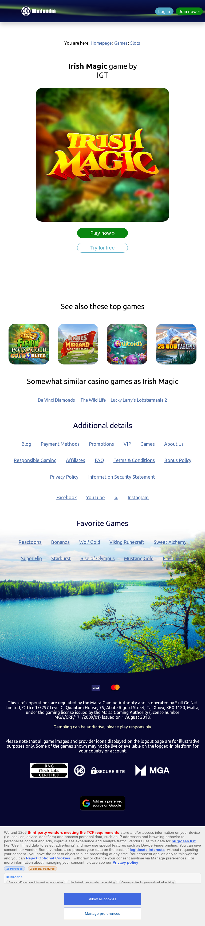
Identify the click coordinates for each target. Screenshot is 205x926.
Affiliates (75, 460)
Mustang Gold (138, 558)
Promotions (101, 444)
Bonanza (60, 542)
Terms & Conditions (134, 460)
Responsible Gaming (35, 460)
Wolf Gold (89, 542)
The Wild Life (93, 400)
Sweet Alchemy (170, 542)
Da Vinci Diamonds (56, 400)
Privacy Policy (64, 476)
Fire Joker (173, 558)
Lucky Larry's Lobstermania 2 (139, 400)
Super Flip (31, 558)
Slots (135, 43)
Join (187, 11)
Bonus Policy (177, 460)
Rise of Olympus (97, 558)
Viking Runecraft (126, 542)
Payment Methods (60, 444)
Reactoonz (30, 542)
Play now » (102, 233)
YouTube (95, 497)
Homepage (101, 43)
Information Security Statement (121, 476)
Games (121, 43)
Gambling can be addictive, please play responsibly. (102, 726)
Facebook (66, 497)
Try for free (102, 248)
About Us (174, 444)
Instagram (138, 497)
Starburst (61, 558)
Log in (164, 11)
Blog (26, 444)
